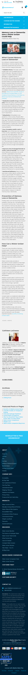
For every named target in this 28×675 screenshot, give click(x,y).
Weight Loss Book (7, 519)
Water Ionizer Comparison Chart (10, 559)
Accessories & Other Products (10, 514)
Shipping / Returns (7, 490)
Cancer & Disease (6, 540)
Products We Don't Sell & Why (10, 497)
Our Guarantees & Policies (9, 483)
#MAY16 (9, 320)
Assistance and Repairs (8, 492)
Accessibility (5, 478)
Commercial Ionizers (7, 516)
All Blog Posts (7, 397)
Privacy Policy (5, 495)
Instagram (14, 672)
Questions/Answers (7, 523)
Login (23, 7)
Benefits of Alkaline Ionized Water (13, 409)
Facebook (23, 670)
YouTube (4, 670)
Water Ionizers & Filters (8, 504)
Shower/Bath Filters (7, 511)
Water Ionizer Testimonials (9, 536)
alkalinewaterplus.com (6, 659)
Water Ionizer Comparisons (11, 420)
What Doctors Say (7, 538)
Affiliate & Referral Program (9, 463)
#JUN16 (4, 320)
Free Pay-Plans (6, 485)
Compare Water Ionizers (12, 21)
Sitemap (4, 461)
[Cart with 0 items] (26, 7)
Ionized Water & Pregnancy (11, 415)
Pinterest (10, 670)
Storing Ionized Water (8, 468)
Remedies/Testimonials (11, 27)
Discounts (4, 521)
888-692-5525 (8, 2)
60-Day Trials (5, 480)
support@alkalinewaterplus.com (12, 588)
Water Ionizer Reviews (8, 545)
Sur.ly (8, 662)
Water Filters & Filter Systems (10, 509)
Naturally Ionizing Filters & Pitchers (11, 507)
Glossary (4, 470)
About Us (4, 454)
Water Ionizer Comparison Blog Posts (14, 423)
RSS (3, 458)
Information (8, 24)
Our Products (8, 17)
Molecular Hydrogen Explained (12, 414)
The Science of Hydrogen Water (10, 533)
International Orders (7, 487)
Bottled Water (6, 466)
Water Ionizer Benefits (8, 531)
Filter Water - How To (7, 548)
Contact (4, 456)
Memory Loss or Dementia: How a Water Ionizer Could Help (13, 34)
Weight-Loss (7, 421)
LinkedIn (17, 670)
